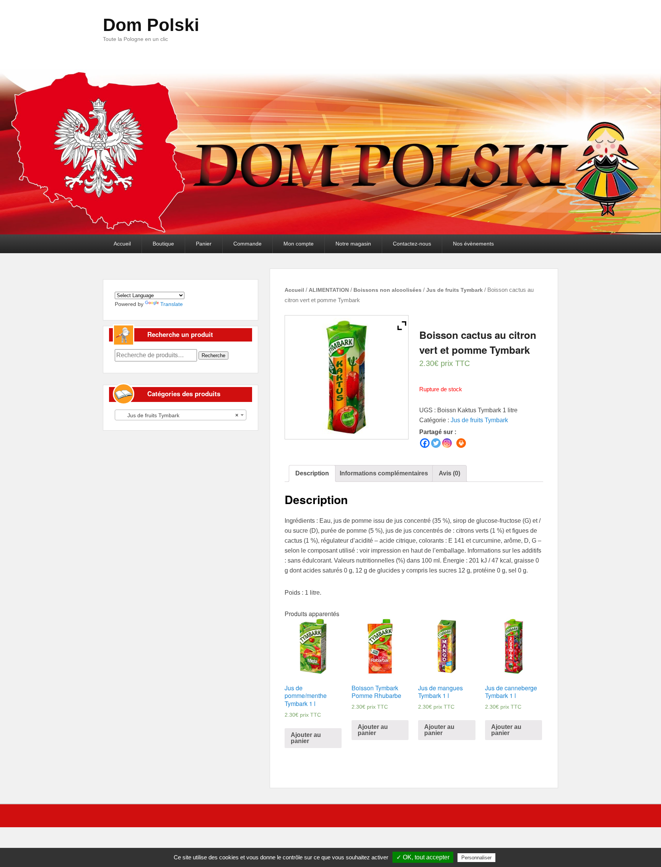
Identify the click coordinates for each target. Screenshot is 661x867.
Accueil (122, 244)
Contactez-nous (412, 244)
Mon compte (298, 244)
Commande (247, 244)
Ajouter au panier (306, 738)
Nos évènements (473, 244)
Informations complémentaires (384, 473)
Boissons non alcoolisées (387, 290)
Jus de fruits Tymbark (454, 290)
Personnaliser (476, 857)
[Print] (461, 443)
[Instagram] (447, 443)
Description (312, 473)
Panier (204, 244)
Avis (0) (449, 473)
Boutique (163, 244)
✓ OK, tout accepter (422, 857)
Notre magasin (353, 244)
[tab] (312, 473)
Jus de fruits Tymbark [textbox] (178, 415)
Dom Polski (151, 25)
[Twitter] (436, 443)
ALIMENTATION (329, 290)
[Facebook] (425, 443)
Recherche (213, 355)
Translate (171, 304)
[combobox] (180, 415)
